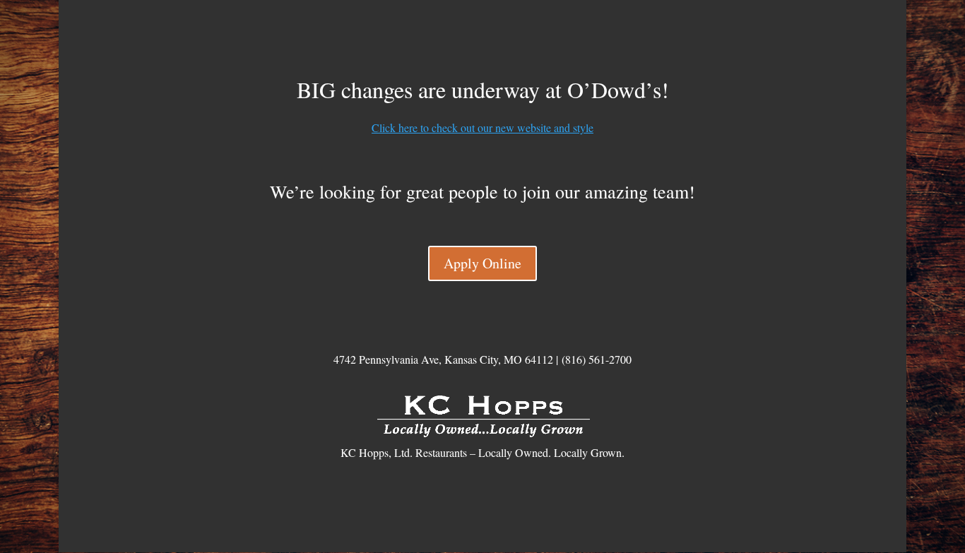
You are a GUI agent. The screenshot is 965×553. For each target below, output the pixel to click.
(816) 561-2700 (597, 359)
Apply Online (482, 263)
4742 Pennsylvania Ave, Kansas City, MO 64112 (443, 359)
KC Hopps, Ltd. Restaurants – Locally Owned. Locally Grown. (482, 452)
